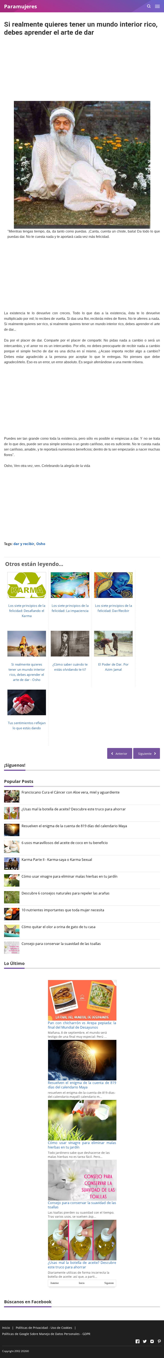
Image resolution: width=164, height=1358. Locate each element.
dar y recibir (23, 543)
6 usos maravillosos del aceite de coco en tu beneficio (65, 843)
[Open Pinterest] (159, 1341)
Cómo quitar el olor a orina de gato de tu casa (58, 927)
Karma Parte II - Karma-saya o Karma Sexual (57, 859)
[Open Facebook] (137, 1341)
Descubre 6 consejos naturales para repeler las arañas (66, 893)
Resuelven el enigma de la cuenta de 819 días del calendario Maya (74, 826)
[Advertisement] (82, 67)
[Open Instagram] (152, 1341)
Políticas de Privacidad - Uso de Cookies (44, 1328)
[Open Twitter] (144, 1341)
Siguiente (109, 1283)
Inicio (82, 1283)
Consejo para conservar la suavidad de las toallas (61, 944)
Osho (40, 543)
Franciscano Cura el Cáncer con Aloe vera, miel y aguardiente (71, 792)
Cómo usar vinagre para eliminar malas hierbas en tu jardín (69, 876)
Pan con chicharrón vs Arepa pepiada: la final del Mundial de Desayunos (82, 1025)
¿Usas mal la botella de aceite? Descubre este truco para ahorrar (74, 809)
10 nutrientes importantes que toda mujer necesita (63, 910)
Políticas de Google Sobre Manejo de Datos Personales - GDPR (46, 1334)
